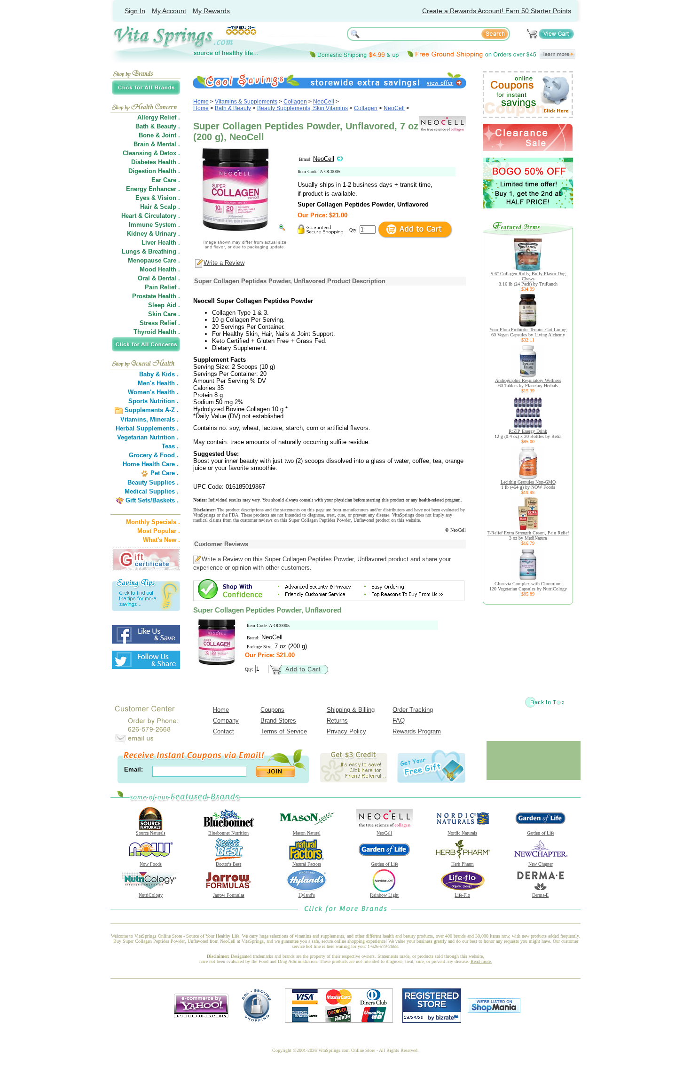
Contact (223, 731)
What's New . (161, 539)
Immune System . (154, 224)
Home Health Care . (151, 464)
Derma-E (540, 895)
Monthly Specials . (153, 522)
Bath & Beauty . (157, 126)
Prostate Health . (156, 296)
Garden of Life (540, 833)
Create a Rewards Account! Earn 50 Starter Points (496, 11)
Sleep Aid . (164, 305)
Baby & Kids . (159, 374)
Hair (146, 206)
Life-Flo (462, 895)
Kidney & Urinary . (153, 233)
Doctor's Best (228, 864)
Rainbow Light (384, 895)
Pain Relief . (162, 287)
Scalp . (170, 206)
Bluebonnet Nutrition (228, 833)
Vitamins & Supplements (246, 101)
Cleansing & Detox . (151, 153)
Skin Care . (164, 314)
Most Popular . (158, 530)
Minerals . (164, 419)
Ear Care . (165, 179)
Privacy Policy (346, 731)
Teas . (170, 446)
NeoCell (323, 101)
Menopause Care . (154, 260)
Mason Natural (307, 833)
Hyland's (306, 895)
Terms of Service (283, 731)
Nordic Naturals (462, 833)
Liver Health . (160, 242)
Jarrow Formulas (228, 895)
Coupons (272, 709)
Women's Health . (153, 392)
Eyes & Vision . (157, 197)
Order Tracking (413, 709)
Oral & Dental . (159, 278)
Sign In (135, 11)
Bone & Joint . (159, 135)
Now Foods (151, 864)
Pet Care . (164, 473)
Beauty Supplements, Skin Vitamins (302, 108)
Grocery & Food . (154, 455)
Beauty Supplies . (153, 482)
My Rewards (211, 11)
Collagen (295, 101)
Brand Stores (278, 720)
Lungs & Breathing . (151, 251)
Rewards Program (417, 731)
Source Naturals (150, 833)
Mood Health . (160, 269)
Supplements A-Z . (152, 410)
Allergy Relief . (158, 117)
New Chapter (540, 864)
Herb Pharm (462, 864)
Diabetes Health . (155, 162)
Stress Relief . (160, 322)
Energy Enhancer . (153, 188)
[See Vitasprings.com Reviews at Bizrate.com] (431, 1020)
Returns (337, 720)
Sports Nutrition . (153, 401)
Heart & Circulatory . (150, 215)
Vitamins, (134, 419)
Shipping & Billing (351, 709)
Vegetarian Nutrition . (148, 437)
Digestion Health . (154, 171)
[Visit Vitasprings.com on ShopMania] (494, 1010)
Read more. (481, 961)
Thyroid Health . (156, 331)
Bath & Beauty (233, 108)
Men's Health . (158, 383)
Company (226, 720)
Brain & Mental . (156, 144)
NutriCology (151, 895)
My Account (169, 11)
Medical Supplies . (152, 491)
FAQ (399, 720)
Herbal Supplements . (147, 428)
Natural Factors (306, 864)
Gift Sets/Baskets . (152, 500)
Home (201, 101)
